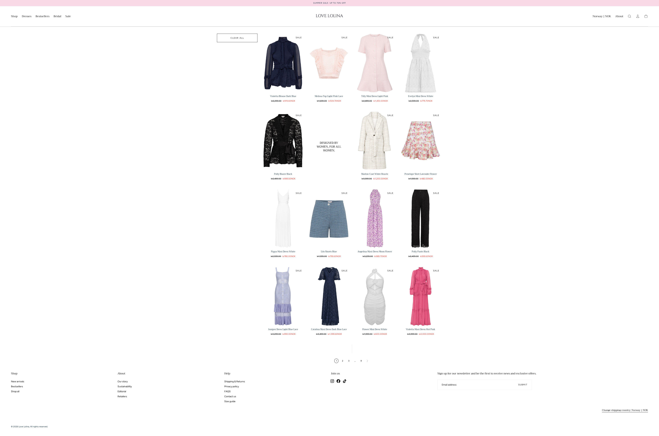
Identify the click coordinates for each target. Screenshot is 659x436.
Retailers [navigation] (122, 396)
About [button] (619, 17)
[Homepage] (329, 16)
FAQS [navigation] (227, 391)
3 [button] (348, 361)
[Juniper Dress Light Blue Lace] (283, 296)
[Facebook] (338, 381)
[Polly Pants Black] (420, 218)
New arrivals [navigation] (17, 381)
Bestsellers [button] (42, 17)
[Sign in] (638, 16)
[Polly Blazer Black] (283, 140)
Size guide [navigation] (229, 401)
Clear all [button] (237, 38)
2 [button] (342, 361)
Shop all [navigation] (15, 391)
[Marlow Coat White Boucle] (374, 140)
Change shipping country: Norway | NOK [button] (625, 410)
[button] (602, 17)
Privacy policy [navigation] (231, 386)
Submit (523, 384)
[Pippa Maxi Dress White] (283, 218)
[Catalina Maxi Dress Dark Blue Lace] (328, 296)
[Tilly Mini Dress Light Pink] (374, 63)
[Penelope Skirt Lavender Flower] (420, 140)
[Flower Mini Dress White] (374, 296)
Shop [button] (14, 17)
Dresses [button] (26, 17)
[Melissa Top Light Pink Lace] (328, 63)
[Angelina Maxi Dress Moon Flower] (374, 218)
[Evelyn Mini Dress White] (420, 63)
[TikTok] (345, 381)
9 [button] (361, 361)
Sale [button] (68, 17)
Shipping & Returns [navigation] (234, 381)
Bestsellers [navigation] (17, 386)
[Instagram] (332, 381)
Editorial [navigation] (122, 391)
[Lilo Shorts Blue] (328, 218)
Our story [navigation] (123, 381)
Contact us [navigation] (230, 396)
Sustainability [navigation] (125, 386)
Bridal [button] (57, 17)
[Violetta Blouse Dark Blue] (283, 63)
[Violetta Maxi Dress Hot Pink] (420, 296)
